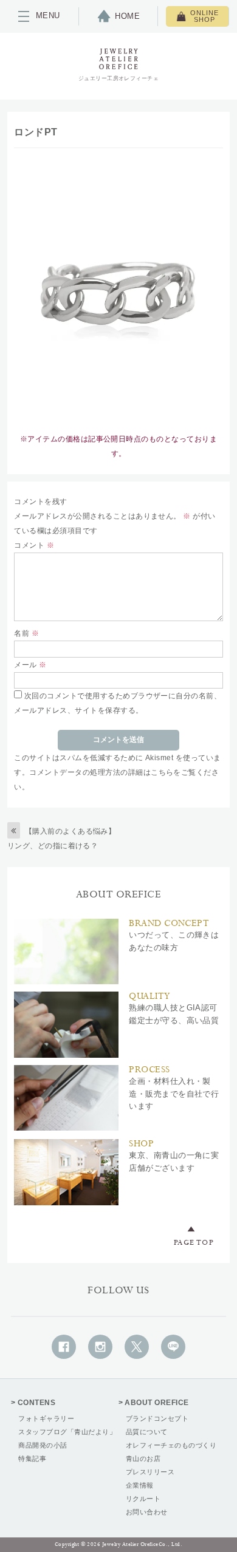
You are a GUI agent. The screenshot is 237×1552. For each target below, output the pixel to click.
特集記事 (32, 1458)
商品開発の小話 (42, 1445)
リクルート (143, 1498)
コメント (34, 545)
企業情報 (140, 1485)
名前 (26, 633)
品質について (147, 1431)
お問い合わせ (147, 1512)
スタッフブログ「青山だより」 (67, 1431)
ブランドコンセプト (157, 1418)
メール (30, 665)
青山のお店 (143, 1458)
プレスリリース (150, 1471)
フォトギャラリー (46, 1418)
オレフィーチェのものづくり (171, 1445)
